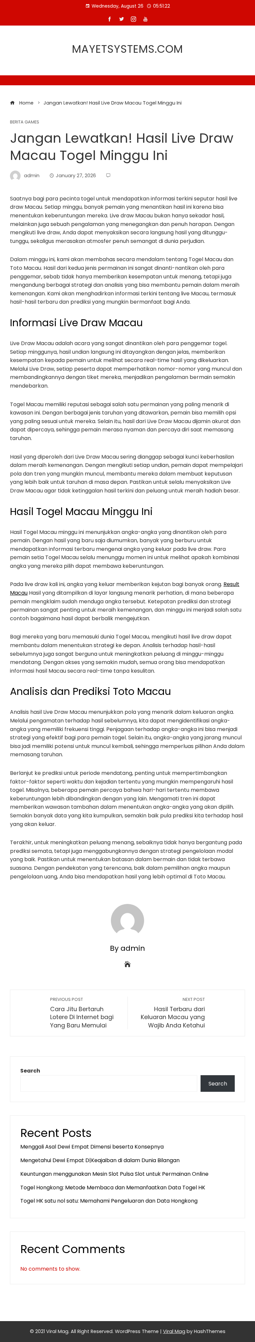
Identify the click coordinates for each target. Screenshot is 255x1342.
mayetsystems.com (127, 48)
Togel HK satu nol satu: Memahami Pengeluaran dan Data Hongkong (109, 1201)
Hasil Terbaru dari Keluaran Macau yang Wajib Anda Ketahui (173, 1013)
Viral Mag (174, 1331)
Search (30, 1071)
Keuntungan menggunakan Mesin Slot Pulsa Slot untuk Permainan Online (114, 1174)
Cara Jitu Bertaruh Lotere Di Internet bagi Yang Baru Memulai (82, 1013)
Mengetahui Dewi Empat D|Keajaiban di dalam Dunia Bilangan (100, 1160)
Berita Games (24, 122)
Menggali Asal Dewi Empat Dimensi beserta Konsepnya (92, 1147)
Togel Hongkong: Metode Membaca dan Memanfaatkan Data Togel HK (112, 1187)
